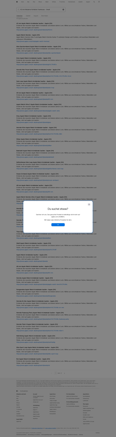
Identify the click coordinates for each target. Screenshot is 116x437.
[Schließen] (89, 204)
